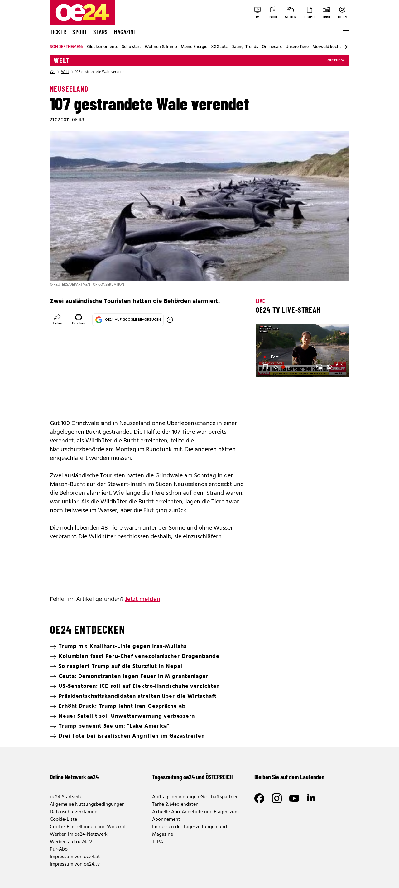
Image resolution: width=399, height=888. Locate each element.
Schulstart (131, 47)
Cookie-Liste (63, 819)
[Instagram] (277, 798)
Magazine (125, 31)
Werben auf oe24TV (71, 842)
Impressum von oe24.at (75, 857)
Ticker (58, 31)
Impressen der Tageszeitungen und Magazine (189, 830)
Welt (62, 60)
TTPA (157, 842)
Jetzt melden (142, 599)
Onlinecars (272, 47)
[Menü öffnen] (345, 32)
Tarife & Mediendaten (175, 805)
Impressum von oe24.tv (75, 864)
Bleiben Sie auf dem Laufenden (289, 777)
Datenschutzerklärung (74, 812)
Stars (100, 31)
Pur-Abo (59, 849)
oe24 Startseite (66, 797)
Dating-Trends (244, 47)
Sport (79, 31)
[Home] (52, 71)
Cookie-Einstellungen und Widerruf (88, 827)
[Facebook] (259, 798)
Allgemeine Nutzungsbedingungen (87, 805)
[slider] (286, 366)
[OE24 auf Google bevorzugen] (170, 320)
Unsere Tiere (297, 47)
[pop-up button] (329, 367)
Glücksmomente (102, 47)
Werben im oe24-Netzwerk (79, 834)
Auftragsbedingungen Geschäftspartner (195, 797)
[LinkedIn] (312, 798)
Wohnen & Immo (161, 47)
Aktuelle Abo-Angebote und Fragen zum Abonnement (195, 816)
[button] (266, 367)
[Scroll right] (346, 47)
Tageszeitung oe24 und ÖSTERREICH (192, 777)
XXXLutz (219, 47)
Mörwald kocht (326, 47)
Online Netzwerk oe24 (74, 777)
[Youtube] (294, 798)
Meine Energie (194, 47)
